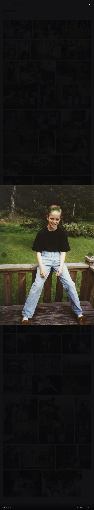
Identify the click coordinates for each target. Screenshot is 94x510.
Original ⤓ (88, 507)
